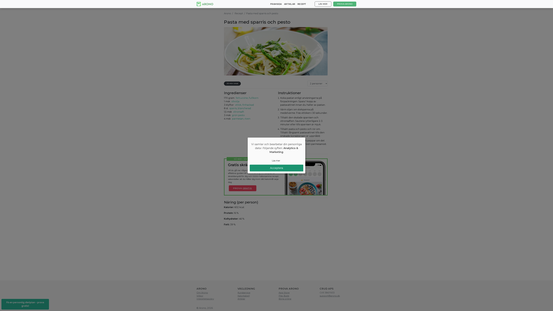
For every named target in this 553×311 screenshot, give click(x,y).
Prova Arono (345, 4)
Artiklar (289, 4)
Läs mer (322, 4)
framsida (276, 4)
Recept (302, 4)
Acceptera (276, 167)
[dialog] (276, 155)
